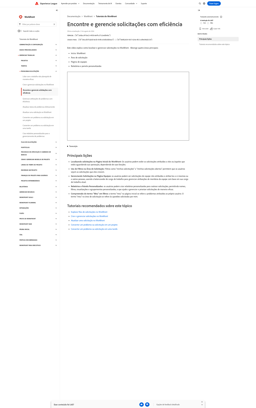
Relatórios (23, 187)
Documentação (73, 16)
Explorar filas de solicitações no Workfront (89, 212)
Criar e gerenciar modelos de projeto (35, 159)
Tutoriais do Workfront (106, 16)
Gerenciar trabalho (27, 55)
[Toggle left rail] (57, 10)
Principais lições (205, 39)
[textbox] (37, 24)
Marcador (205, 29)
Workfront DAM (25, 224)
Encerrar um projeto (29, 170)
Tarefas (24, 66)
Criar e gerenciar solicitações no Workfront (89, 216)
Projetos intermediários (30, 181)
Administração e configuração (31, 44)
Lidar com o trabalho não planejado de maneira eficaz (37, 77)
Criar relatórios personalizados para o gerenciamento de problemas (36, 134)
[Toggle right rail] (199, 10)
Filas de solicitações (29, 142)
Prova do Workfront (27, 219)
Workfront (88, 16)
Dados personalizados (28, 50)
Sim (204, 23)
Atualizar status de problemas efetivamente (39, 107)
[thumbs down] (147, 404)
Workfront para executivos (30, 245)
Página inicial (24, 229)
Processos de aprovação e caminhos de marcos (36, 153)
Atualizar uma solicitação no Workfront (88, 220)
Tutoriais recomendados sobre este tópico (214, 44)
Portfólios (25, 147)
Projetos (24, 61)
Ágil (21, 235)
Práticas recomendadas (28, 240)
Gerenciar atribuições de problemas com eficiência (38, 100)
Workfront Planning (27, 203)
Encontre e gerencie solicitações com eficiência (37, 91)
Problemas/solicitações (30, 71)
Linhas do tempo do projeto (31, 165)
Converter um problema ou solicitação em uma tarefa (94, 229)
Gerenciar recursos (27, 192)
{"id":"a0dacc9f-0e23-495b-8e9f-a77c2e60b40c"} (93, 35)
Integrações (24, 208)
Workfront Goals (26, 197)
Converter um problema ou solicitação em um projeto (94, 224)
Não (211, 23)
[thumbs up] (141, 404)
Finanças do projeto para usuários (34, 175)
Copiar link (216, 29)
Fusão (21, 213)
